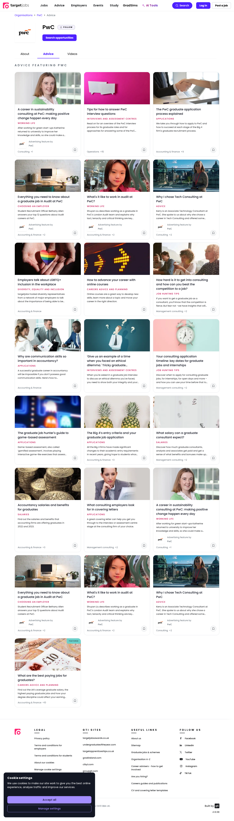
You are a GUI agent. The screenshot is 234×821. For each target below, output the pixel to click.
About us (136, 738)
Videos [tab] (72, 54)
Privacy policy (42, 738)
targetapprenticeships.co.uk (98, 751)
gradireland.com (92, 758)
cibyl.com (88, 764)
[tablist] (49, 54)
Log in (203, 5)
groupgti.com (90, 771)
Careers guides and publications (149, 783)
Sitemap (136, 745)
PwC (39, 15)
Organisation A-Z (140, 759)
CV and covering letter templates (149, 790)
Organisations (24, 15)
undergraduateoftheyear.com (99, 744)
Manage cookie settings (48, 769)
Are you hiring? (139, 776)
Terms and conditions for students (53, 755)
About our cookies (44, 762)
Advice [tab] (48, 54)
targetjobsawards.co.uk (96, 738)
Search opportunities (59, 38)
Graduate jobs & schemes (145, 752)
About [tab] (24, 54)
